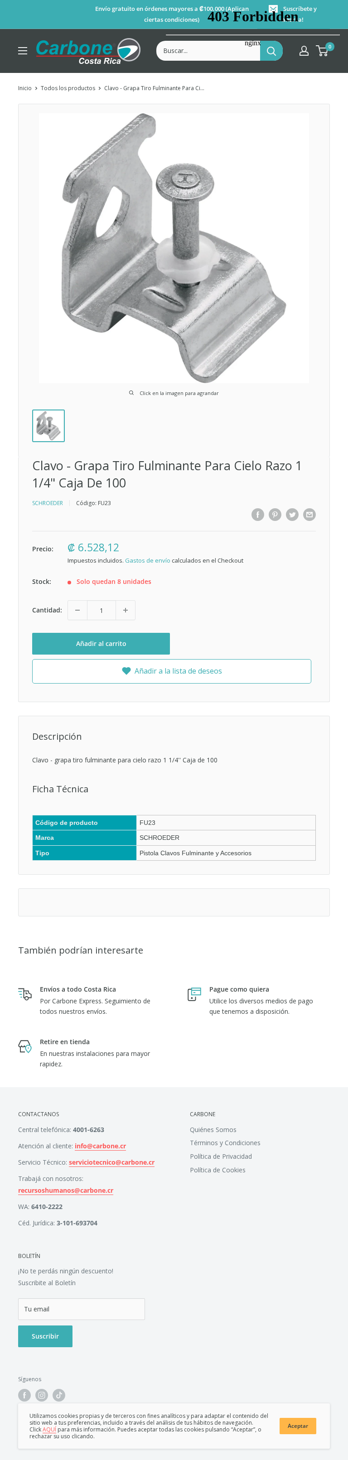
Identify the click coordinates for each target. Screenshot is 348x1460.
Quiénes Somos (213, 1129)
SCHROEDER (47, 503)
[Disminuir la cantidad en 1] (77, 610)
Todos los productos (68, 88)
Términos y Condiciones (225, 1142)
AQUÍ (49, 1429)
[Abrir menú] (22, 50)
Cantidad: (47, 610)
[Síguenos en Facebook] (24, 1395)
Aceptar (298, 1426)
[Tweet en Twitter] (292, 514)
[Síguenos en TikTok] (59, 1395)
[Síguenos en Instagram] (41, 1395)
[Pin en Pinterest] (275, 514)
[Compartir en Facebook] (257, 514)
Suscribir (45, 1336)
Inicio (25, 88)
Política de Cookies (218, 1170)
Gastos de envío (147, 560)
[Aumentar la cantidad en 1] (125, 610)
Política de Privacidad (221, 1156)
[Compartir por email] (309, 514)
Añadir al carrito (101, 643)
